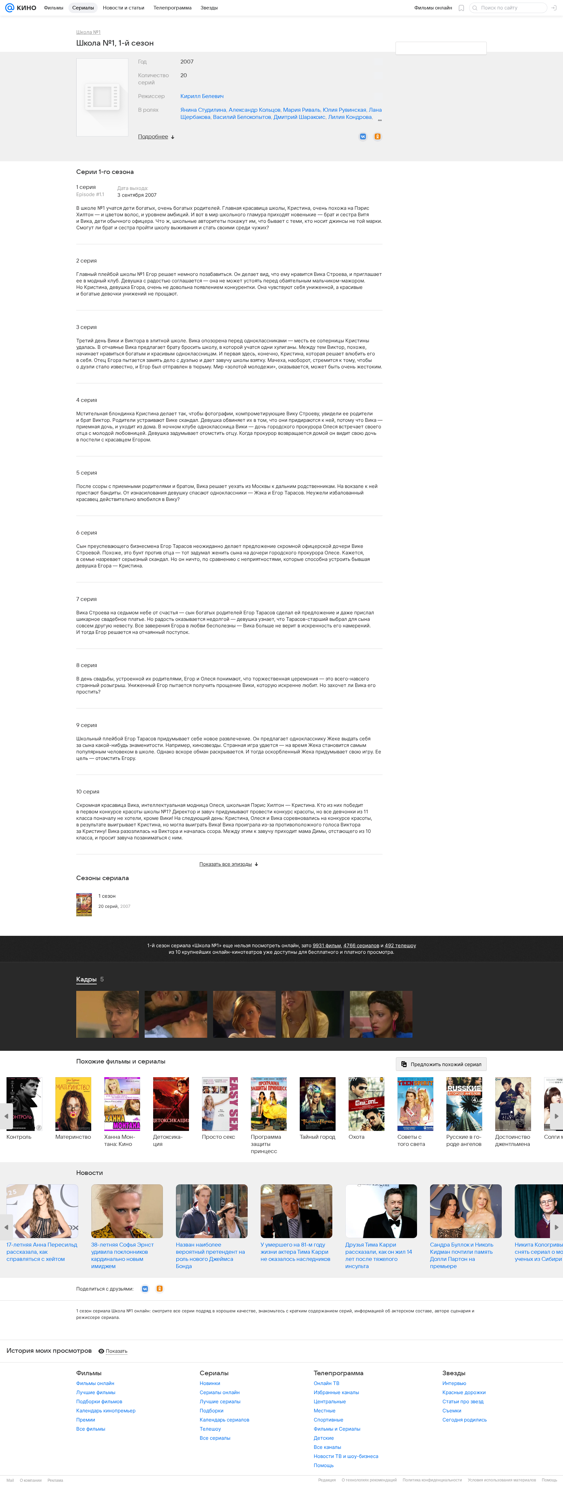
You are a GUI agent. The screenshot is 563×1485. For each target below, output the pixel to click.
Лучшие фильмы (95, 1392)
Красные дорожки (464, 1392)
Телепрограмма (339, 1373)
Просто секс (218, 1137)
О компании (31, 1480)
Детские (324, 1438)
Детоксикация (168, 1140)
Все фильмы (90, 1429)
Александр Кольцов (255, 110)
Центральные (330, 1401)
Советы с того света (411, 1140)
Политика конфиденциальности (432, 1480)
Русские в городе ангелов (464, 1140)
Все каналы (327, 1447)
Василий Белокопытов (242, 117)
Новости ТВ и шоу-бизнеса (346, 1456)
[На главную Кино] (25, 8)
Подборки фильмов (99, 1401)
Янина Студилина (203, 110)
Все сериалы (215, 1438)
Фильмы (89, 1373)
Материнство (73, 1137)
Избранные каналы (336, 1392)
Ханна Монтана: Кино (119, 1140)
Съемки (451, 1410)
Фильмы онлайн (95, 1383)
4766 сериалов (361, 945)
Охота (357, 1137)
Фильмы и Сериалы (337, 1429)
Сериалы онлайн (220, 1392)
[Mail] (9, 8)
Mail (10, 1480)
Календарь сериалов (224, 1420)
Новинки (210, 1383)
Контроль (19, 1137)
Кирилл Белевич (202, 96)
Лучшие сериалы (220, 1401)
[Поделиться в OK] (378, 137)
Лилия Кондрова (350, 117)
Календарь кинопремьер (106, 1410)
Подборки (212, 1410)
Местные (325, 1410)
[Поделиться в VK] (363, 137)
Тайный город (317, 1137)
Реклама (55, 1480)
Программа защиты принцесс (266, 1144)
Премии (85, 1420)
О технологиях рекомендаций (369, 1480)
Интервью (454, 1383)
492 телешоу (400, 945)
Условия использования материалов (502, 1480)
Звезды (454, 1373)
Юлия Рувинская (344, 110)
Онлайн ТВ (326, 1383)
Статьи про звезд (463, 1401)
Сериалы (214, 1373)
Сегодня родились (464, 1420)
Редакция (327, 1480)
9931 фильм (327, 945)
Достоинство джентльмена (512, 1140)
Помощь (324, 1465)
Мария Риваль (301, 110)
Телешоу (210, 1429)
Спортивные (328, 1420)
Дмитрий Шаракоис (299, 117)
